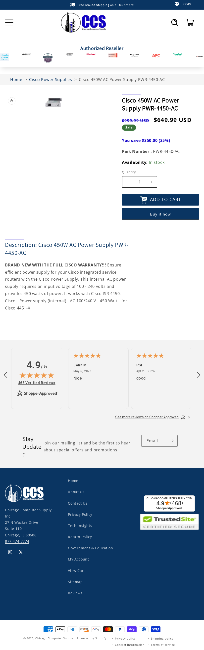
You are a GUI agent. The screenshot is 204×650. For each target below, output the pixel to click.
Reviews (75, 593)
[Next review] (198, 375)
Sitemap (75, 581)
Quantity (129, 172)
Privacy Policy (80, 514)
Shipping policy (162, 638)
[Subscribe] (171, 441)
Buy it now (160, 214)
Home (73, 480)
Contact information (130, 645)
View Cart (76, 570)
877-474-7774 (17, 541)
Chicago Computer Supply (54, 638)
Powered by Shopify (91, 638)
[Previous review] (5, 375)
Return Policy (80, 536)
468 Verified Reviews (36, 383)
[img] (36, 375)
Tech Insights (80, 525)
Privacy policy (125, 638)
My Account (78, 559)
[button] (174, 22)
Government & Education (90, 548)
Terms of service (163, 645)
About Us (76, 491)
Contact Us (77, 503)
